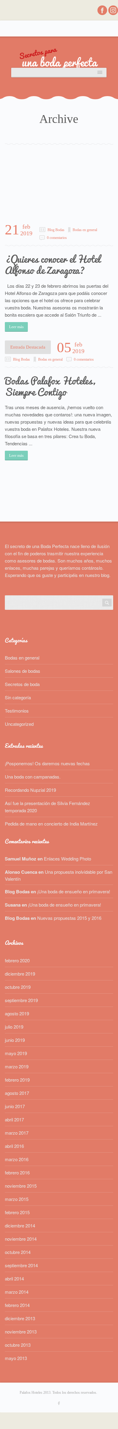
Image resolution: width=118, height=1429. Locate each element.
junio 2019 (15, 1040)
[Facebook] (102, 13)
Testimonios (17, 710)
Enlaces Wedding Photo (67, 858)
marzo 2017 (16, 1133)
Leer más (16, 326)
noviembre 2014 (21, 1239)
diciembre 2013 (20, 1318)
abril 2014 (14, 1278)
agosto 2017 (17, 1093)
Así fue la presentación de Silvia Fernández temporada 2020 (47, 806)
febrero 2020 (17, 960)
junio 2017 (15, 1106)
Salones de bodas (22, 671)
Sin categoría (18, 697)
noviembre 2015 (21, 1186)
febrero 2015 (17, 1212)
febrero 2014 (17, 1305)
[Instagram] (113, 13)
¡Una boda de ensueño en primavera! (73, 891)
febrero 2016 (17, 1172)
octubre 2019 (18, 987)
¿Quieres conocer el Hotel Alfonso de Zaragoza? (52, 265)
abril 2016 (14, 1146)
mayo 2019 (16, 1053)
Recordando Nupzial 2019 (30, 790)
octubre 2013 (18, 1345)
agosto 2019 (17, 1013)
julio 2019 (14, 1026)
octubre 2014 (18, 1252)
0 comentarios (57, 238)
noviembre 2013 (21, 1331)
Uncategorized (19, 724)
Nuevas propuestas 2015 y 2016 (69, 918)
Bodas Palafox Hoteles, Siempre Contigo (50, 386)
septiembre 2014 (21, 1265)
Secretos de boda (22, 684)
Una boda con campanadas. (33, 776)
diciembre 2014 (20, 1225)
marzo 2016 (16, 1159)
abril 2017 (14, 1119)
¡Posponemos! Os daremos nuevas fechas (47, 763)
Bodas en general (85, 230)
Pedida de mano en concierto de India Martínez (51, 823)
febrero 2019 (17, 1079)
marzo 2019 (16, 1066)
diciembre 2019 (20, 973)
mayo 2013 (16, 1358)
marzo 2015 (16, 1199)
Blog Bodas (56, 230)
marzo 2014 (16, 1292)
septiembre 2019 (21, 1000)
